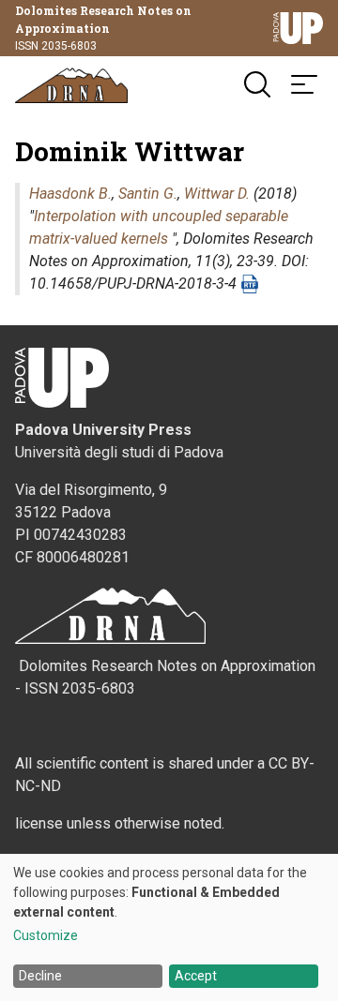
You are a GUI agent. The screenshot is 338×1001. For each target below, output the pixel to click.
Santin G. (147, 193)
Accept (196, 975)
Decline (40, 975)
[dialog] (169, 927)
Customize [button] (45, 936)
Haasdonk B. (70, 193)
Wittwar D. (217, 193)
